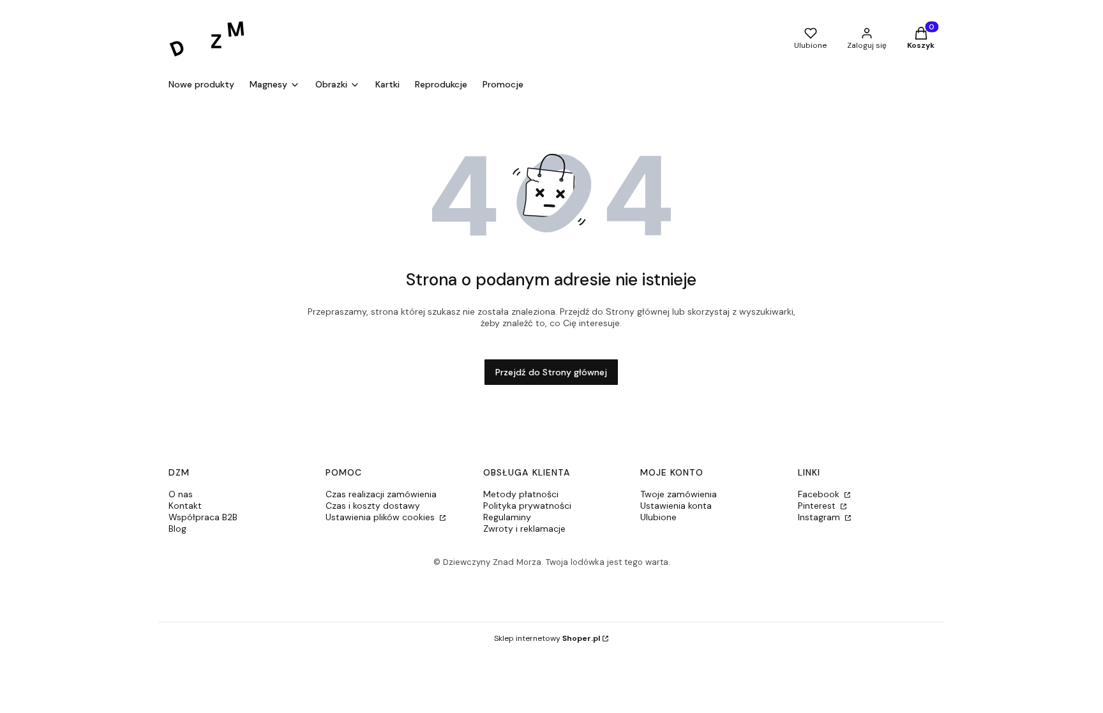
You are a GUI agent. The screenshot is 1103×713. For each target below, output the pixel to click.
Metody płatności (521, 494)
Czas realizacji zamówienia (381, 494)
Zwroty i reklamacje (524, 528)
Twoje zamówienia (678, 494)
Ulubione (658, 517)
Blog (177, 528)
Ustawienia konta (676, 505)
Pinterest (818, 505)
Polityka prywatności (527, 505)
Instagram (820, 517)
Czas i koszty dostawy (373, 505)
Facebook (820, 494)
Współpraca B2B (203, 517)
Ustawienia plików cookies (381, 517)
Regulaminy (507, 517)
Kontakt (185, 505)
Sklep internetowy (547, 638)
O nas (181, 494)
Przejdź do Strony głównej (551, 372)
